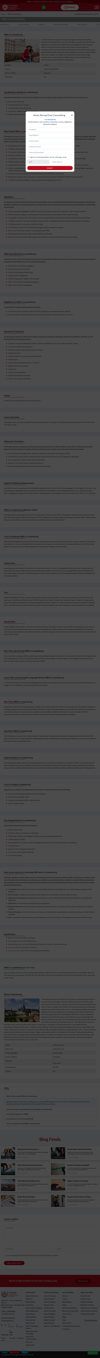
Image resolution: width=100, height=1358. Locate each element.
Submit (50, 168)
